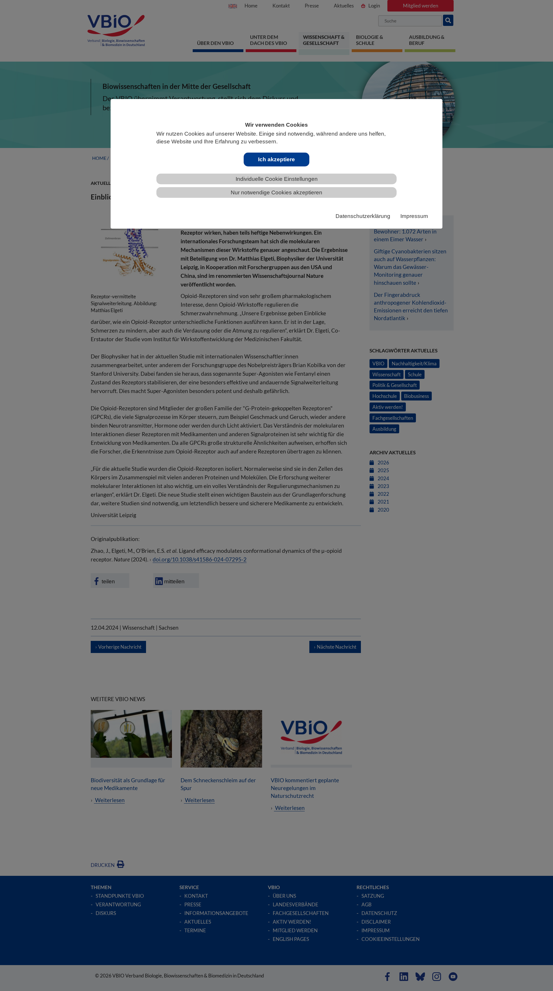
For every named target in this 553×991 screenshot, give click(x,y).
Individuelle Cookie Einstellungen (277, 179)
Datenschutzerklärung (363, 216)
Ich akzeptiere (276, 159)
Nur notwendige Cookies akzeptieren (276, 192)
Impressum (414, 216)
